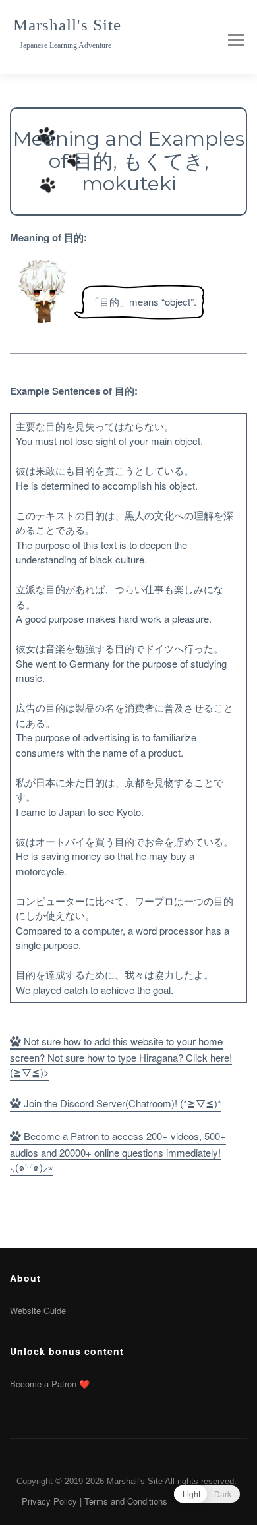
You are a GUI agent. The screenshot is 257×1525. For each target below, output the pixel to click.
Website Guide (38, 1310)
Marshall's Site (67, 25)
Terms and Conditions (125, 1501)
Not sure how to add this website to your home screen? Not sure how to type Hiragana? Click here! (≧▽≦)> (121, 1056)
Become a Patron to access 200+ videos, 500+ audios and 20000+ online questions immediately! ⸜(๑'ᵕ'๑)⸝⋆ (118, 1151)
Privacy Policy (49, 1501)
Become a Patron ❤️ (50, 1383)
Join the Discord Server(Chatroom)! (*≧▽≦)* (121, 1103)
